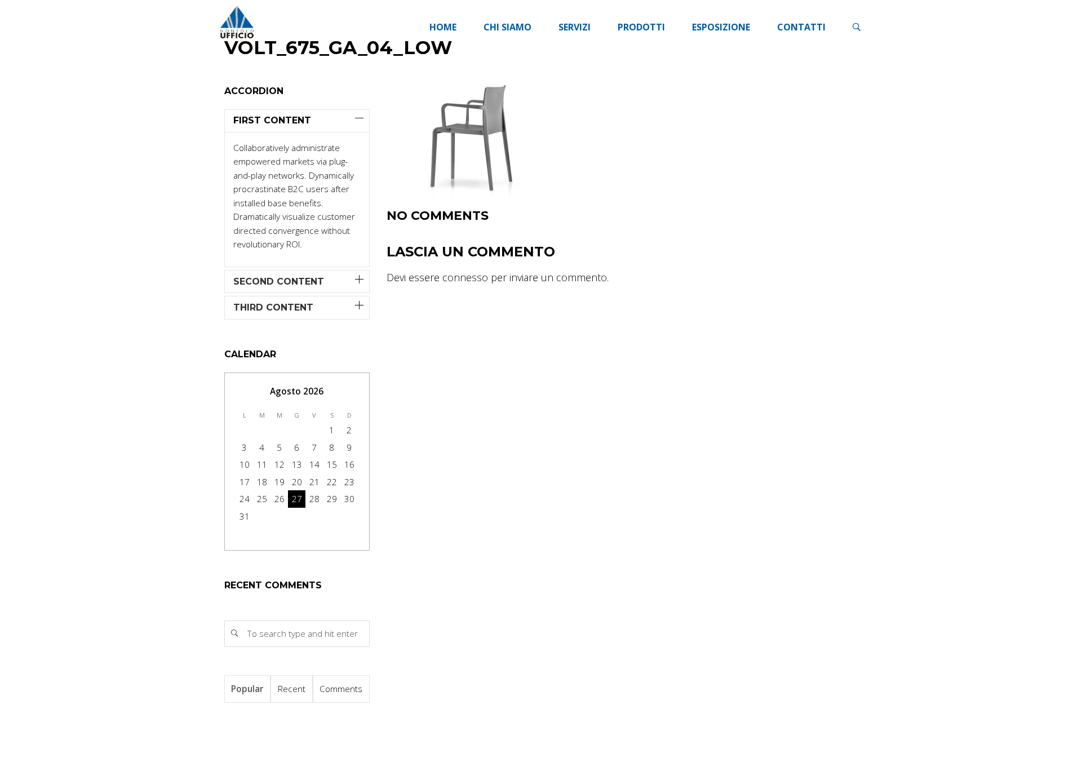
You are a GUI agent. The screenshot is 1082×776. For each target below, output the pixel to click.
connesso (465, 277)
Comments (341, 688)
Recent (291, 688)
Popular (247, 688)
